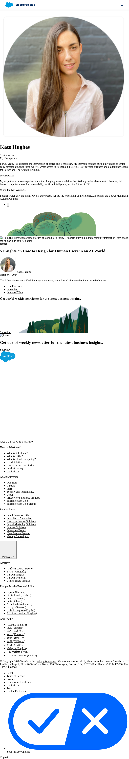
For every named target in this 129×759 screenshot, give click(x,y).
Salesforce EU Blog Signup (21, 503)
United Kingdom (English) (21, 610)
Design (4, 243)
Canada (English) (16, 574)
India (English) (15, 627)
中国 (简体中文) (16, 634)
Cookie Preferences (17, 691)
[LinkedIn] (25, 412)
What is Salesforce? (17, 453)
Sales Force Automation (19, 518)
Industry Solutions (16, 527)
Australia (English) (17, 624)
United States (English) (19, 580)
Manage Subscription (18, 536)
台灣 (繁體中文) (16, 641)
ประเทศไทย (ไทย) (17, 652)
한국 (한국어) (15, 644)
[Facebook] (25, 386)
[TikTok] (76, 438)
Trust (9, 688)
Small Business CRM (18, 515)
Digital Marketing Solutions (21, 524)
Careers (11, 485)
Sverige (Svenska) (16, 607)
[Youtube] (25, 438)
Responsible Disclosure (19, 682)
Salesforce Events (16, 530)
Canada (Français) (16, 577)
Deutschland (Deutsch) (19, 595)
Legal (10, 494)
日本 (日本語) (15, 630)
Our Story (12, 482)
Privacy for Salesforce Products (23, 497)
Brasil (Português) (16, 571)
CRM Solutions (15, 462)
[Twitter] (76, 386)
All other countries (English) (22, 613)
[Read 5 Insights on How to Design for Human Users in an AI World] (64, 240)
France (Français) (16, 598)
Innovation (12, 289)
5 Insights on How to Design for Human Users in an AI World (52, 251)
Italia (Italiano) (14, 601)
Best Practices (14, 286)
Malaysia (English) (17, 648)
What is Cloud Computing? (21, 459)
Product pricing (15, 468)
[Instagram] (76, 412)
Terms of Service (16, 676)
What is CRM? (15, 456)
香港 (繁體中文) (16, 637)
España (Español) (16, 592)
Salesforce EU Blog (17, 500)
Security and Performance (20, 491)
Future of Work (15, 292)
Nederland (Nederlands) (19, 604)
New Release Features (18, 533)
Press (9, 488)
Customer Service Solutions (21, 521)
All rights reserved (46, 661)
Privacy (11, 679)
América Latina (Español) (20, 568)
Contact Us (13, 471)
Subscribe (5, 332)
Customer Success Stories (20, 465)
